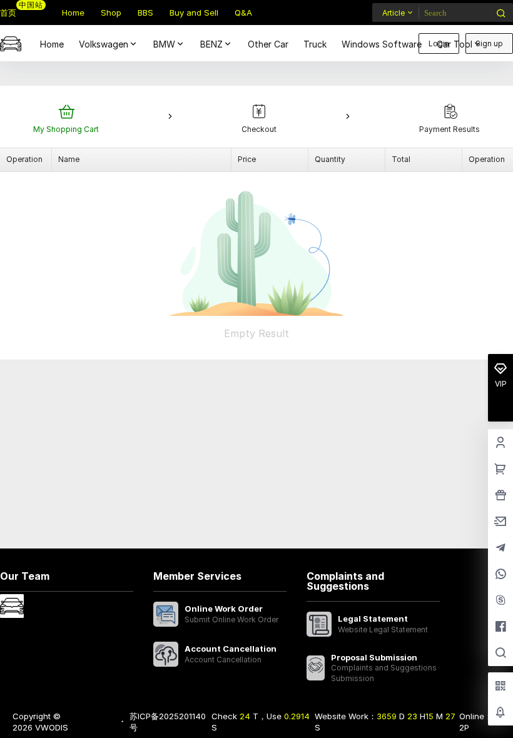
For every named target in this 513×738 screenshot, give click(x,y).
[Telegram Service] (500, 548)
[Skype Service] (500, 601)
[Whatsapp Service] (500, 575)
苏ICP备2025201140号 (168, 721)
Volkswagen (103, 44)
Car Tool (454, 44)
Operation (24, 159)
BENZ (211, 44)
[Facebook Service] (500, 627)
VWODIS (50, 727)
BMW (164, 44)
